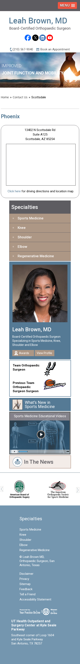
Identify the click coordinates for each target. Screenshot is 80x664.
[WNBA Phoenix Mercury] (56, 383)
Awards (24, 353)
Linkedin (42, 38)
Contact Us (20, 97)
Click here (14, 191)
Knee (22, 228)
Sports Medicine (30, 218)
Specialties (24, 207)
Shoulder (25, 237)
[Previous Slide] (66, 80)
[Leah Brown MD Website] (39, 23)
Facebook (27, 38)
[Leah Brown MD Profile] (40, 293)
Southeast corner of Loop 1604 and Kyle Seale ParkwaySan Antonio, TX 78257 (32, 639)
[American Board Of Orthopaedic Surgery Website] (19, 488)
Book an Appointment (55, 49)
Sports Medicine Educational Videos (40, 416)
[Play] (71, 80)
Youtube (50, 38)
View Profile (44, 353)
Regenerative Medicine (36, 256)
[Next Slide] (75, 80)
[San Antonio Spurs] (51, 368)
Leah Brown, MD (31, 329)
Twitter (35, 38)
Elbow (22, 247)
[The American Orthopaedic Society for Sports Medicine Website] (58, 488)
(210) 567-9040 (23, 49)
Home (5, 97)
